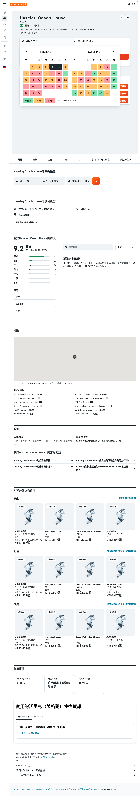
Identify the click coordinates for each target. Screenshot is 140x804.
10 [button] (46, 73)
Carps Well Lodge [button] (53, 531)
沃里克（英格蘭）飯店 (29, 733)
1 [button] (32, 66)
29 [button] (32, 93)
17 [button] (46, 80)
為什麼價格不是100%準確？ (29, 775)
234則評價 (35, 25)
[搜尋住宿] (4, 18)
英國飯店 (49, 789)
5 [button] (59, 66)
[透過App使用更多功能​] (4, 37)
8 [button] (32, 73)
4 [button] (52, 66)
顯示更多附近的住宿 (127, 498)
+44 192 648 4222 (28, 32)
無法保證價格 (49, 757)
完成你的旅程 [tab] (23, 716)
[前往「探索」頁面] (4, 45)
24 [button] (46, 86)
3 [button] (45, 66)
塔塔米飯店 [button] (111, 531)
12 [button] (59, 73)
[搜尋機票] (4, 12)
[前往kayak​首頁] (18, 4)
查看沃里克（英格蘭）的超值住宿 (121, 551)
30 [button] (39, 93)
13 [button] (66, 73)
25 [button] (52, 86)
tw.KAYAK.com (19, 789)
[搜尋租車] (4, 24)
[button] (5, 4)
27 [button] (65, 86)
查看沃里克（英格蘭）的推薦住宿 (121, 604)
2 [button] (39, 66)
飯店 (29, 789)
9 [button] (39, 73)
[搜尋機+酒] (4, 30)
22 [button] (32, 86)
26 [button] (59, 86)
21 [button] (26, 86)
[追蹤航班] (4, 51)
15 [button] (33, 80)
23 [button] (39, 86)
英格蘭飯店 (60, 789)
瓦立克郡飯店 (72, 789)
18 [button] (52, 80)
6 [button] (65, 66)
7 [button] (26, 73)
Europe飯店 (38, 789)
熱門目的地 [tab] (38, 716)
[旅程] (4, 59)
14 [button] (26, 80)
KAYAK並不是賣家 (24, 765)
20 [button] (65, 80)
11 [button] (52, 73)
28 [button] (26, 93)
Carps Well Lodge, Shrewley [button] (88, 531)
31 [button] (107, 93)
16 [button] (39, 80)
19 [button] (59, 80)
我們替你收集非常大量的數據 (30, 770)
